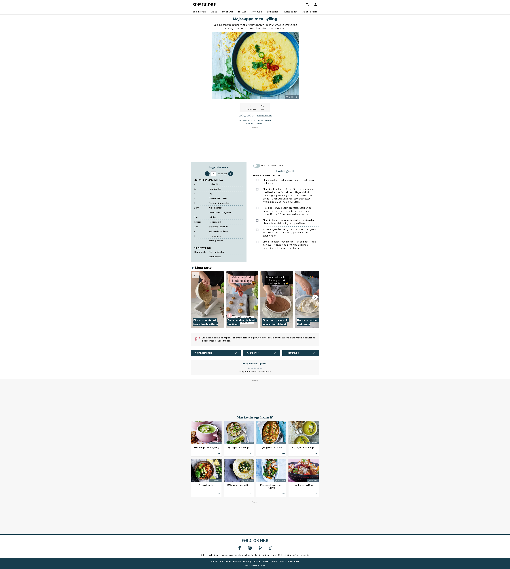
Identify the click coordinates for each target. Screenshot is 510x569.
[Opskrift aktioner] (219, 453)
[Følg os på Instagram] (249, 548)
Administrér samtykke (289, 561)
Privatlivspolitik (270, 561)
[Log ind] (316, 4)
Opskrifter (199, 12)
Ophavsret (256, 561)
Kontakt (214, 561)
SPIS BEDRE (204, 4)
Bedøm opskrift (264, 116)
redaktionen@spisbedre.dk (296, 555)
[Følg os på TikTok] (270, 548)
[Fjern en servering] (207, 173)
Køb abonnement (241, 561)
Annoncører (225, 561)
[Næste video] (315, 297)
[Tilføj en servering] (230, 173)
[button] (207, 299)
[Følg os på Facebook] (239, 548)
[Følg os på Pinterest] (260, 548)
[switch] (256, 166)
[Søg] (307, 4)
